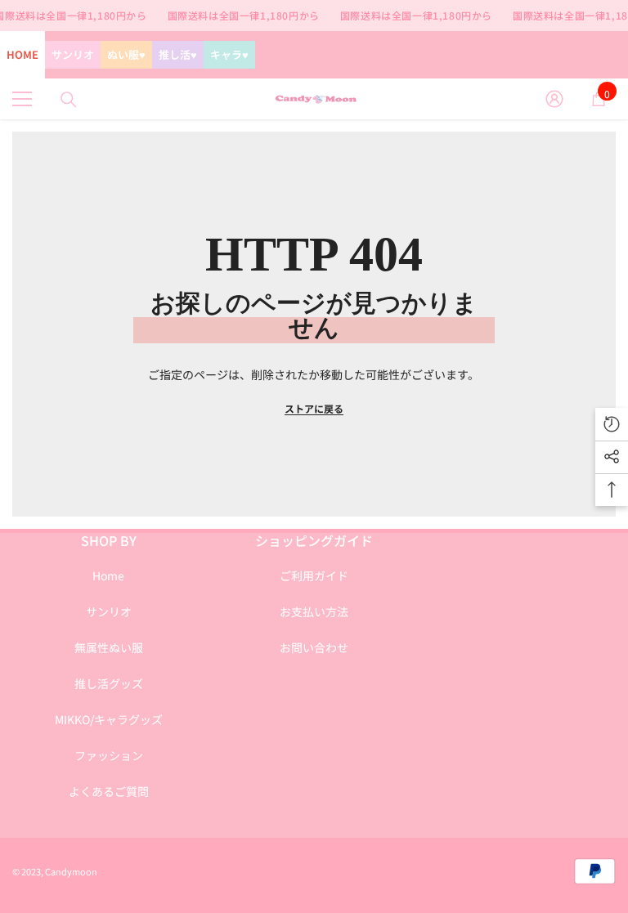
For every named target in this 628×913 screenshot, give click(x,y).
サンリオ (73, 54)
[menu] (22, 99)
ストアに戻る (314, 408)
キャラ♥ (229, 54)
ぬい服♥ (126, 54)
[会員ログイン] (554, 99)
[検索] (68, 100)
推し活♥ (178, 54)
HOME (22, 54)
